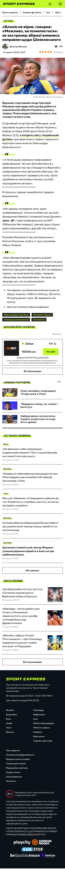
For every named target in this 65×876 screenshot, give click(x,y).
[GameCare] (48, 855)
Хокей (9, 723)
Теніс (8, 727)
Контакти (11, 781)
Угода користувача (16, 763)
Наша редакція (14, 776)
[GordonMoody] (41, 842)
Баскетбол (11, 714)
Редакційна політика (17, 768)
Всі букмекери (32, 371)
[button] (50, 4)
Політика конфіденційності (20, 754)
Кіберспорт (39, 714)
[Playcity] (22, 842)
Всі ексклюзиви (32, 661)
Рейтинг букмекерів (43, 723)
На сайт (50, 351)
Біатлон (10, 732)
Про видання (13, 750)
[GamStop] (33, 849)
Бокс (5, 444)
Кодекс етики (13, 772)
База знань (39, 736)
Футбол (8, 20)
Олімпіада (38, 710)
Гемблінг (37, 732)
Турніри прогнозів (42, 740)
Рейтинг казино (41, 727)
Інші (6, 493)
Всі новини (32, 570)
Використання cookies (18, 759)
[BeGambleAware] (25, 855)
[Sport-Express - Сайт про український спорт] (17, 4)
